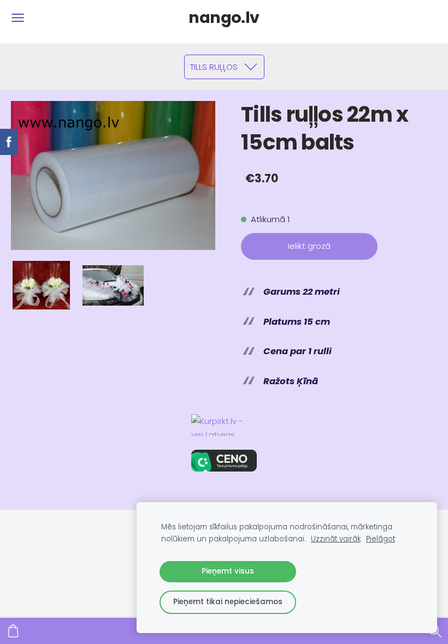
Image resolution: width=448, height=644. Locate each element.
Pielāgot (380, 539)
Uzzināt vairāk (336, 539)
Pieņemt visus (228, 571)
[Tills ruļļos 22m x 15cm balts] (41, 285)
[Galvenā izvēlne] (18, 18)
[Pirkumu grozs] (13, 631)
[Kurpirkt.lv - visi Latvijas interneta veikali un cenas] (224, 425)
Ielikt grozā (309, 246)
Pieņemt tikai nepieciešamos (227, 602)
